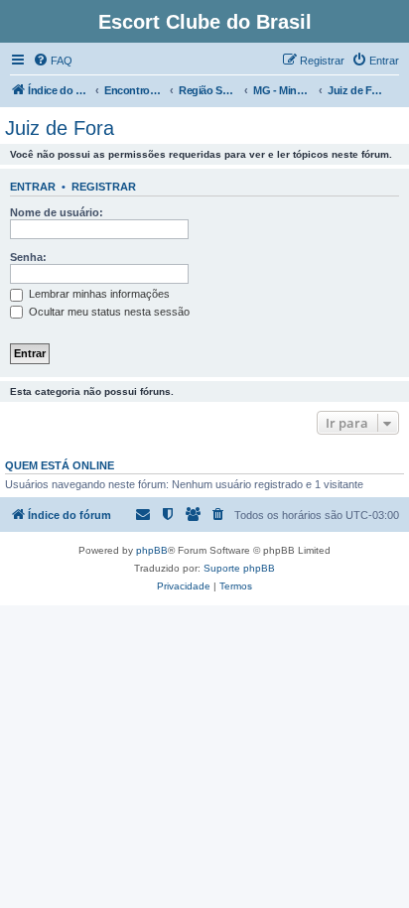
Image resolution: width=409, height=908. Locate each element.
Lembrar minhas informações (98, 294)
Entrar (33, 187)
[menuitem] (52, 60)
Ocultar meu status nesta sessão (108, 312)
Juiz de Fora (59, 128)
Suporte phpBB (239, 568)
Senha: (28, 257)
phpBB (152, 550)
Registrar (103, 187)
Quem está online (59, 465)
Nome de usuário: (56, 212)
